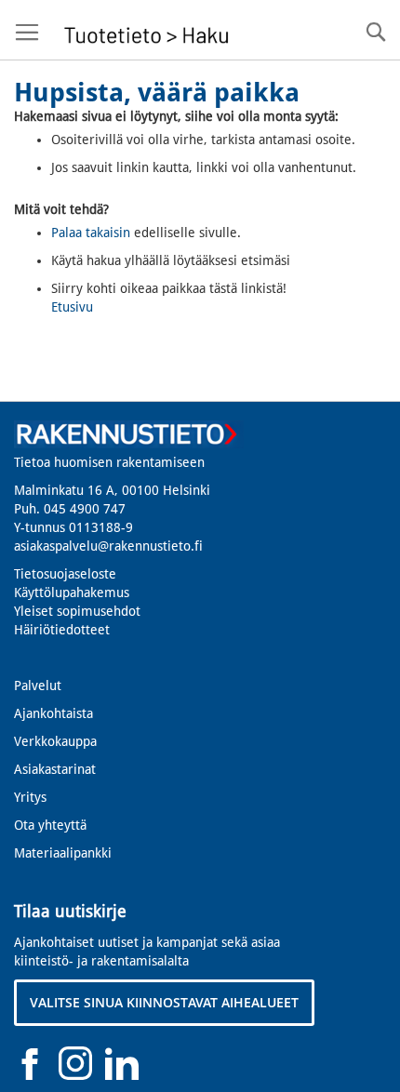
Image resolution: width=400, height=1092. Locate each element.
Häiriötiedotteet (62, 629)
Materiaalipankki (63, 853)
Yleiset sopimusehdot (77, 611)
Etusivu (72, 307)
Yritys (30, 797)
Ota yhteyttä (50, 825)
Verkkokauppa (55, 741)
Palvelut (37, 685)
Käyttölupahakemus (71, 592)
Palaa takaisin (90, 232)
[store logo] (144, 30)
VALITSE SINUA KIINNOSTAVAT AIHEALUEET (164, 1002)
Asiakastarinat (55, 769)
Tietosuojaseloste (65, 573)
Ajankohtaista (53, 713)
